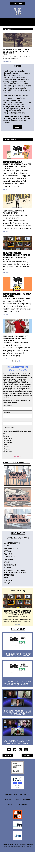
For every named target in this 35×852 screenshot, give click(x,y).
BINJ (6, 578)
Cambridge (9, 575)
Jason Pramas (11, 548)
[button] (9, 20)
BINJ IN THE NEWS (23, 799)
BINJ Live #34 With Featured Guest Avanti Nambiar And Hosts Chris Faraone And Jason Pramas (17, 741)
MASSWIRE (23, 804)
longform (8, 559)
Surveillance (8, 442)
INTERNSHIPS (25, 794)
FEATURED (8, 29)
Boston (7, 551)
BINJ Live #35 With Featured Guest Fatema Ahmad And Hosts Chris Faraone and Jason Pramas (17, 683)
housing (8, 580)
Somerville (9, 557)
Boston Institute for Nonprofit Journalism (15, 571)
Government (8, 438)
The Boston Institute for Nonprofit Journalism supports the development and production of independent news (17, 75)
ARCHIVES (11, 804)
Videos (6, 447)
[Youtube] (9, 749)
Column (7, 562)
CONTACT (8, 799)
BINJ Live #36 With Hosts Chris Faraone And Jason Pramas (17, 655)
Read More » (7, 61)
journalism (9, 568)
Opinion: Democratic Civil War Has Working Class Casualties (16, 338)
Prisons (6, 436)
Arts (5, 445)
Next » (21, 361)
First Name (6, 412)
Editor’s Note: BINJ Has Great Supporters (17, 295)
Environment (8, 440)
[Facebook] (14, 749)
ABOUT (17, 66)
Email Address (8, 405)
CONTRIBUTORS (11, 794)
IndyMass (7, 449)
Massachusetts (12, 543)
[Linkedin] (20, 749)
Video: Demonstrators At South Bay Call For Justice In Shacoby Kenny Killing (16, 51)
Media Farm (8, 451)
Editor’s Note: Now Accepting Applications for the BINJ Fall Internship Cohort (17, 165)
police (7, 583)
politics (8, 554)
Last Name (6, 420)
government (10, 565)
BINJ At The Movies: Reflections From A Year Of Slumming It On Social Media (16, 256)
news (6, 546)
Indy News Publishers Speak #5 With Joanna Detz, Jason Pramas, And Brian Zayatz (17, 712)
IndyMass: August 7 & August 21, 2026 (13, 212)
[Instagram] (26, 749)
